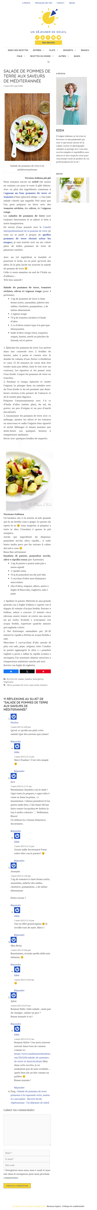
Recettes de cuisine (15, 679)
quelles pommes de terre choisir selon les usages (27, 238)
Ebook (72, 3)
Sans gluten (38, 679)
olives (9, 685)
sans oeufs (34, 685)
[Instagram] (48, 37)
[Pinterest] (53, 37)
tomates (43, 685)
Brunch (85, 50)
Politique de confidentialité (73, 1206)
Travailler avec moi (43, 3)
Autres (62, 56)
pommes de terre (21, 685)
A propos (26, 3)
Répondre (16, 741)
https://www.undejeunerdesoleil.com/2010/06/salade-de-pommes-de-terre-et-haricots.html (32, 1057)
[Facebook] (37, 37)
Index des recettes (18, 50)
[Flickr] (59, 37)
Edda (16, 752)
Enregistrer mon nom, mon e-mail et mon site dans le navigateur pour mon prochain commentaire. (27, 1174)
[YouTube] (42, 37)
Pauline (14, 722)
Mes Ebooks (48, 42)
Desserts (68, 50)
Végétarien (8, 682)
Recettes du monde (40, 56)
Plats (52, 50)
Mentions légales (54, 1206)
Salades (28, 679)
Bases (77, 56)
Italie (19, 56)
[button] (48, 62)
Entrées (37, 50)
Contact (60, 3)
